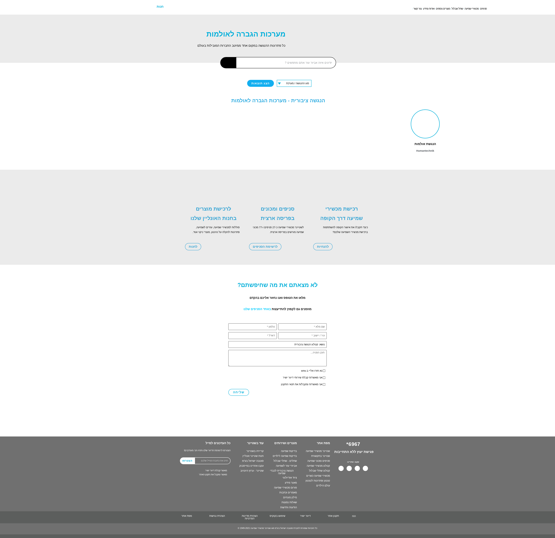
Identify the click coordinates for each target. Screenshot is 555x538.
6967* (72, 4)
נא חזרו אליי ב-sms (311, 370)
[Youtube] (357, 468)
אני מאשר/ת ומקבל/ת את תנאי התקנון (301, 384)
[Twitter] (341, 468)
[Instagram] (349, 468)
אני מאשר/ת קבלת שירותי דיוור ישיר (302, 377)
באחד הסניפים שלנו (257, 309)
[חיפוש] (228, 62)
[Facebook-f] (365, 468)
